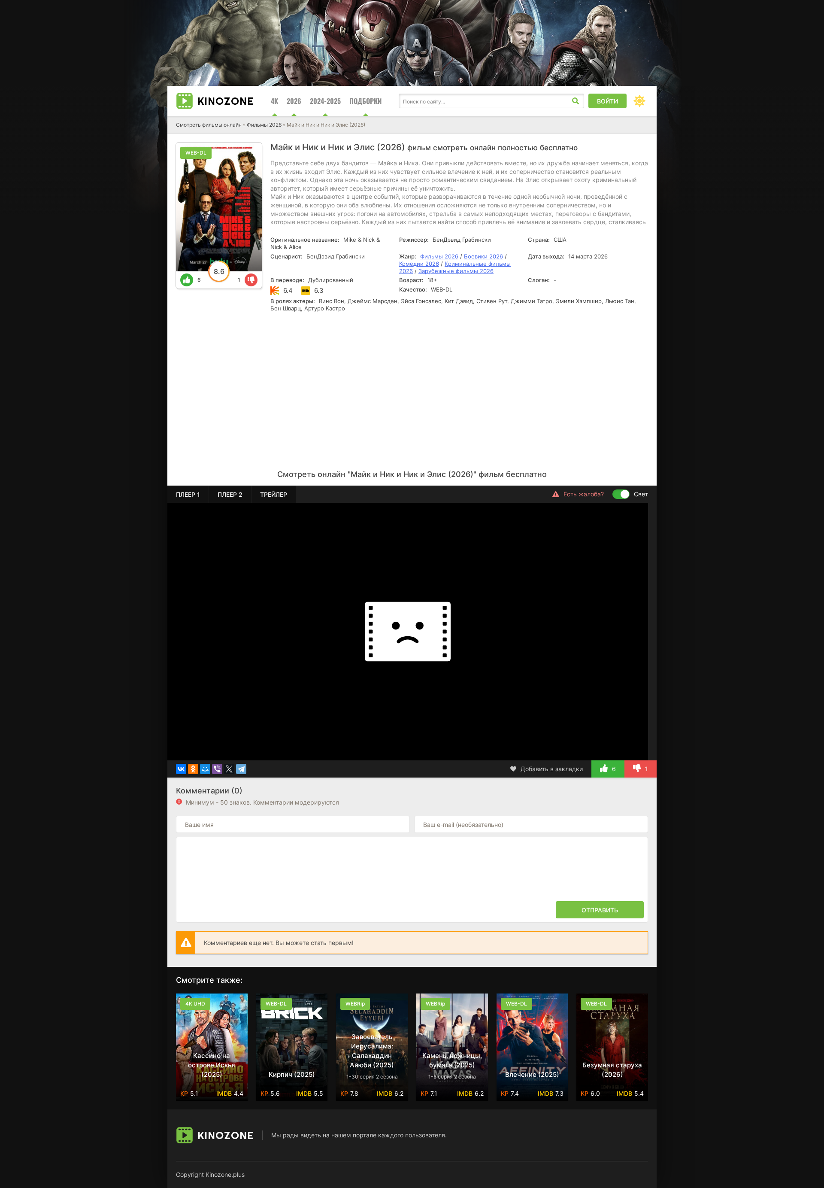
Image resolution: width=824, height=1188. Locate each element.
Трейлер (273, 494)
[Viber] (217, 769)
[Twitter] (229, 769)
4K (274, 101)
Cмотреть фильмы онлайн (209, 125)
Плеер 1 (188, 494)
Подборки (365, 101)
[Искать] (575, 101)
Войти (607, 101)
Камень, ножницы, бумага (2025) (452, 1060)
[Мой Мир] (205, 769)
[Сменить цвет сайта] (639, 100)
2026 (294, 101)
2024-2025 (325, 101)
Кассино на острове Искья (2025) (211, 1065)
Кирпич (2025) (292, 1074)
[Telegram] (241, 769)
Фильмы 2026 (264, 125)
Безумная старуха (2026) (612, 1070)
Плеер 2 (230, 494)
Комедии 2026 (419, 263)
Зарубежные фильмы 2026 (456, 270)
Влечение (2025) (532, 1074)
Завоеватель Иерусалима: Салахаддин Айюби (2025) (372, 1051)
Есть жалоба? (583, 494)
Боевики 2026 (483, 256)
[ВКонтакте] (181, 769)
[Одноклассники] (193, 769)
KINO (225, 100)
